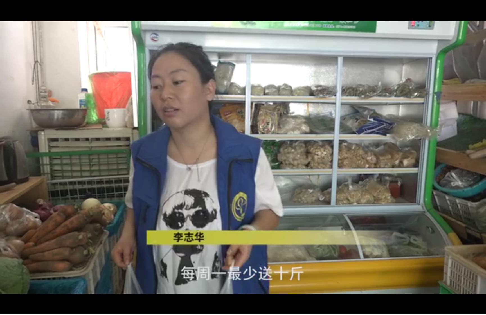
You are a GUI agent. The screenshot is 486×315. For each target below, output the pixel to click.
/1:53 (22, 309)
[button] (4, 309)
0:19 (14, 309)
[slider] (466, 309)
